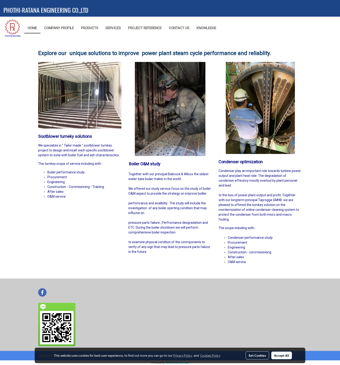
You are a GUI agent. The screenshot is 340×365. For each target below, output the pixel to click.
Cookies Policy (210, 355)
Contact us (179, 28)
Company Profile (59, 28)
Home (32, 28)
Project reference (145, 28)
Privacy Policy (182, 355)
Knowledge (206, 28)
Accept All (281, 355)
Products (89, 28)
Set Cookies (257, 355)
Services (113, 28)
